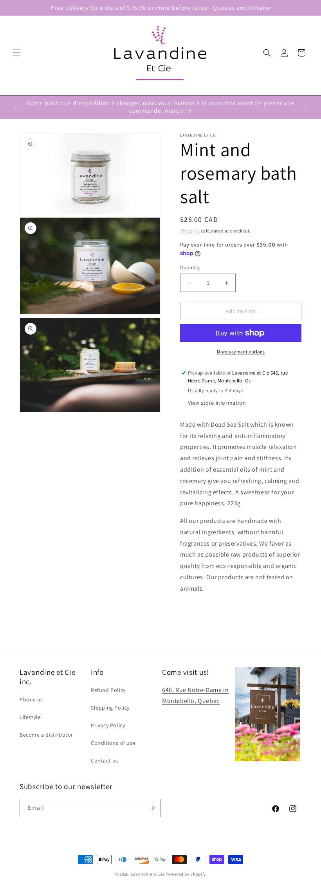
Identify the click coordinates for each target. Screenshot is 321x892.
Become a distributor (46, 734)
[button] (16, 52)
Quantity (190, 267)
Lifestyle (30, 717)
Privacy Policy (108, 725)
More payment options (241, 352)
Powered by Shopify (186, 874)
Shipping (190, 231)
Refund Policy (108, 690)
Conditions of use (113, 742)
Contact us (104, 760)
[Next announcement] (305, 106)
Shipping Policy (110, 707)
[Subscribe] (151, 808)
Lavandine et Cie (148, 874)
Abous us (31, 699)
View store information (217, 402)
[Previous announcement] (15, 106)
